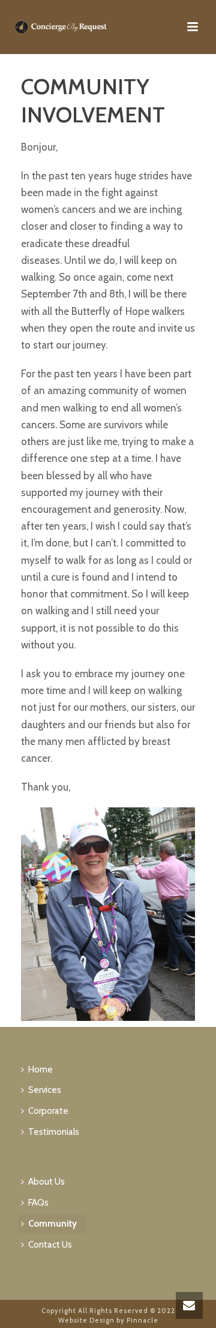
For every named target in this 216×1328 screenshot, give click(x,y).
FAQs (38, 1202)
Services (44, 1089)
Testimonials (53, 1131)
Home (40, 1069)
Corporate (48, 1110)
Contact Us (50, 1244)
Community (52, 1223)
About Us (46, 1181)
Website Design (86, 1320)
